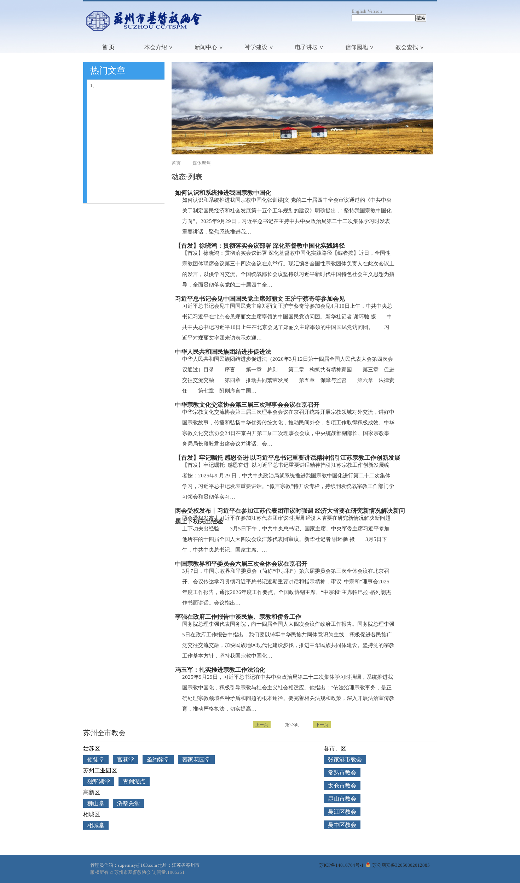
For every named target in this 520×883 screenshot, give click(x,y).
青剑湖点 (134, 781)
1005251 (176, 872)
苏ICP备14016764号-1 (341, 865)
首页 (176, 163)
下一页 (322, 724)
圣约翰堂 (158, 760)
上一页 (261, 724)
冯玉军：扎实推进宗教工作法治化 (220, 669)
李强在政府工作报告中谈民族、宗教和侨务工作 (238, 616)
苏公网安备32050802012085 (400, 865)
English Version (367, 11)
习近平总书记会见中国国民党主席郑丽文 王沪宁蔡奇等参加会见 (260, 298)
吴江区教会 (342, 812)
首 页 (108, 47)
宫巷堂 (125, 760)
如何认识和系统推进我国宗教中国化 (223, 192)
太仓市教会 (342, 786)
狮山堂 (95, 803)
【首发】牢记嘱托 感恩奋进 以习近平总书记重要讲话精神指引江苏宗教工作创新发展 (287, 457)
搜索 (421, 17)
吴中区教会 (342, 825)
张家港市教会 (345, 760)
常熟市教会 (342, 773)
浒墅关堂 (128, 803)
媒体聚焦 (201, 163)
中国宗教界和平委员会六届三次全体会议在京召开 (241, 563)
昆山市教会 (342, 799)
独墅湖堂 (98, 781)
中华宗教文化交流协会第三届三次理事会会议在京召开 (247, 404)
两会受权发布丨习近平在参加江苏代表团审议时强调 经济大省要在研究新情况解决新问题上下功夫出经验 (290, 511)
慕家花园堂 (196, 760)
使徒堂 (95, 760)
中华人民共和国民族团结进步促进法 (223, 351)
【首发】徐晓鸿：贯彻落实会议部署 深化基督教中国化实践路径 (260, 245)
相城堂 (95, 825)
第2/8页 (292, 724)
